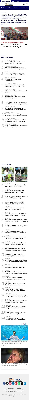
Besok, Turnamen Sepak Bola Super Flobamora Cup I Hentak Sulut (14, 208)
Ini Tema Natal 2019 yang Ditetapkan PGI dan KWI (16, 91)
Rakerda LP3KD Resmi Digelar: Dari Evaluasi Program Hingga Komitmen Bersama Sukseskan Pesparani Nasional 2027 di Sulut (16, 203)
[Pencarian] (27, 4)
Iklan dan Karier (18, 392)
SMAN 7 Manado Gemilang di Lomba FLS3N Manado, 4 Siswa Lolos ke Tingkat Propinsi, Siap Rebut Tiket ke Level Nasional (16, 272)
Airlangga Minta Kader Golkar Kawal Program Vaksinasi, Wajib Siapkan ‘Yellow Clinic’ (16, 108)
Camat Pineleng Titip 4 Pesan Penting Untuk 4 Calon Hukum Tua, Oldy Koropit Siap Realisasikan (16, 295)
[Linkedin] (13, 383)
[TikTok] (22, 383)
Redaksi (19, 388)
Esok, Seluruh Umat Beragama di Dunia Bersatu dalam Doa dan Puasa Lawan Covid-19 (15, 120)
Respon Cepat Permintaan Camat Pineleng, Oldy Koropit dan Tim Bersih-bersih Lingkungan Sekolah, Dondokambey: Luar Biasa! (15, 289)
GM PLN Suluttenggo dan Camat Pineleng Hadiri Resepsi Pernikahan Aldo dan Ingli (16, 260)
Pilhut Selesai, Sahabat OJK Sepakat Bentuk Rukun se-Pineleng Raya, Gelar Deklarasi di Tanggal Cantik (15, 266)
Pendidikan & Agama (17, 42)
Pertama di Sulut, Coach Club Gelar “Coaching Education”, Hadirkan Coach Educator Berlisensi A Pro (15, 231)
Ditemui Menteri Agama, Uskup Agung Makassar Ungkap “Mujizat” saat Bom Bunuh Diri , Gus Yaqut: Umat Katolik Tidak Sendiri (16, 97)
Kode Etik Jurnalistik (7, 390)
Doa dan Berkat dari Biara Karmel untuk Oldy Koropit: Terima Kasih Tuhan (16, 301)
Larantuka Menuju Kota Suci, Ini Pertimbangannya (13, 79)
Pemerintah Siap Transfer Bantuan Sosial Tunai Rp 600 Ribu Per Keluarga (16, 62)
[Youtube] (16, 383)
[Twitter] (7, 383)
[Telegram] (25, 383)
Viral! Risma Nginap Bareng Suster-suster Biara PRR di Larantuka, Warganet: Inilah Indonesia (16, 103)
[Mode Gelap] (24, 4)
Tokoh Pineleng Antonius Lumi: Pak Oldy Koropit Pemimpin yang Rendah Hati (16, 307)
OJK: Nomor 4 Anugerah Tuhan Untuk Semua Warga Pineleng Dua (16, 313)
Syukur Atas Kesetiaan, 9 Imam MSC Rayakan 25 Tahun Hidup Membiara (14, 191)
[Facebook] (4, 383)
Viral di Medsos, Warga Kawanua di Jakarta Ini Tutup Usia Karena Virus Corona (14, 85)
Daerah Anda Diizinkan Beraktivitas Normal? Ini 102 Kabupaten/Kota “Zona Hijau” (15, 68)
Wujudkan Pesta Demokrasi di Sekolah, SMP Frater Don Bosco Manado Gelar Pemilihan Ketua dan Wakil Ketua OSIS (15, 243)
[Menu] (2, 4)
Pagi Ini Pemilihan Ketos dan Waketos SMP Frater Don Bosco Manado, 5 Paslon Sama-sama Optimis (16, 226)
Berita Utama (8, 42)
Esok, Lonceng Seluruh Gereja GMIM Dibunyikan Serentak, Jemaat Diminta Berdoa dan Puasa (15, 74)
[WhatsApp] (19, 383)
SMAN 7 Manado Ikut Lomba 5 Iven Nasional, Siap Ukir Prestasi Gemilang (15, 278)
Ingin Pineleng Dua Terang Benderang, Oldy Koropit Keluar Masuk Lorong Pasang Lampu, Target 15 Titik (15, 284)
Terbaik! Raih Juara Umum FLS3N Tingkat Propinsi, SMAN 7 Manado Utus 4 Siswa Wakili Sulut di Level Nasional (16, 214)
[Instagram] (10, 383)
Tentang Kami (11, 388)
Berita (2, 42)
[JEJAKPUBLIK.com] (8, 4)
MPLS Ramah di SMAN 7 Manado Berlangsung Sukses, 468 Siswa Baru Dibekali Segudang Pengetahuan (14, 255)
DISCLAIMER (9, 392)
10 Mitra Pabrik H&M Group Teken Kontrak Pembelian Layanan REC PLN (16, 126)
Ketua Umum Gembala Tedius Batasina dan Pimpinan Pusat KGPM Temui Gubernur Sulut (15, 237)
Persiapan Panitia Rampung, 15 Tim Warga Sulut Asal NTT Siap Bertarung (16, 197)
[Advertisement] (14, 145)
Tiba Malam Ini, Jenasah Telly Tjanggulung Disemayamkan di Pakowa (16, 114)
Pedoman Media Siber (21, 390)
